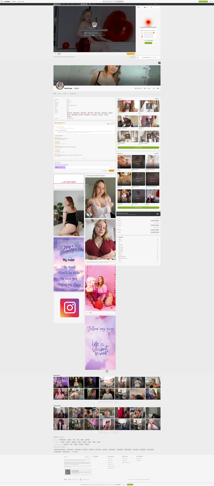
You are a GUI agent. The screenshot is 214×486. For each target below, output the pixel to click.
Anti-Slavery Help (110, 468)
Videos (68, 4)
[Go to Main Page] (7, 1)
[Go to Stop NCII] (86, 479)
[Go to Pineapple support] (81, 480)
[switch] (157, 214)
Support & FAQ (138, 458)
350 (141, 129)
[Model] (159, 63)
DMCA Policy (110, 462)
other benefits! (150, 40)
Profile (63, 4)
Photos (73, 4)
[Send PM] (157, 88)
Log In (211, 1)
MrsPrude (56, 437)
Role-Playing (75, 114)
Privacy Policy (110, 458)
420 (119, 129)
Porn (69, 114)
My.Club (68, 118)
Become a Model (125, 458)
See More (84, 158)
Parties (70, 116)
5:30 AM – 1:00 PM (98, 33)
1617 (120, 170)
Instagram (72, 118)
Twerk (82, 114)
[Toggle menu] (2, 1)
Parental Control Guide (111, 466)
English (87, 456)
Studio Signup (124, 460)
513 (147, 205)
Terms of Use (110, 460)
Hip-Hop (101, 114)
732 (119, 205)
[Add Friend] (153, 88)
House (107, 114)
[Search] (115, 1)
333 (119, 187)
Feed (78, 4)
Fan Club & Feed (73, 93)
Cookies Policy (110, 464)
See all (156, 98)
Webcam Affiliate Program (126, 462)
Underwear (88, 114)
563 (148, 170)
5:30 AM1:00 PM (154, 220)
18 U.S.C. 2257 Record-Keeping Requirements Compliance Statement (139, 479)
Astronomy (95, 114)
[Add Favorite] (55, 54)
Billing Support (138, 460)
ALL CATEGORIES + (75, 451)
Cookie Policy (118, 484)
